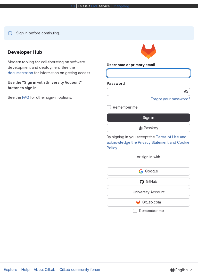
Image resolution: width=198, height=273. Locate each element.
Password (116, 83)
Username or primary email (131, 65)
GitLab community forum (80, 269)
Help (25, 269)
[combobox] (181, 270)
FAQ (72, 6)
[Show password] (186, 92)
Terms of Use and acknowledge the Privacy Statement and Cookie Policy (148, 142)
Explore (10, 269)
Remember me (125, 107)
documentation (20, 73)
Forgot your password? (170, 99)
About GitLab (44, 269)
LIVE (94, 6)
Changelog (120, 6)
